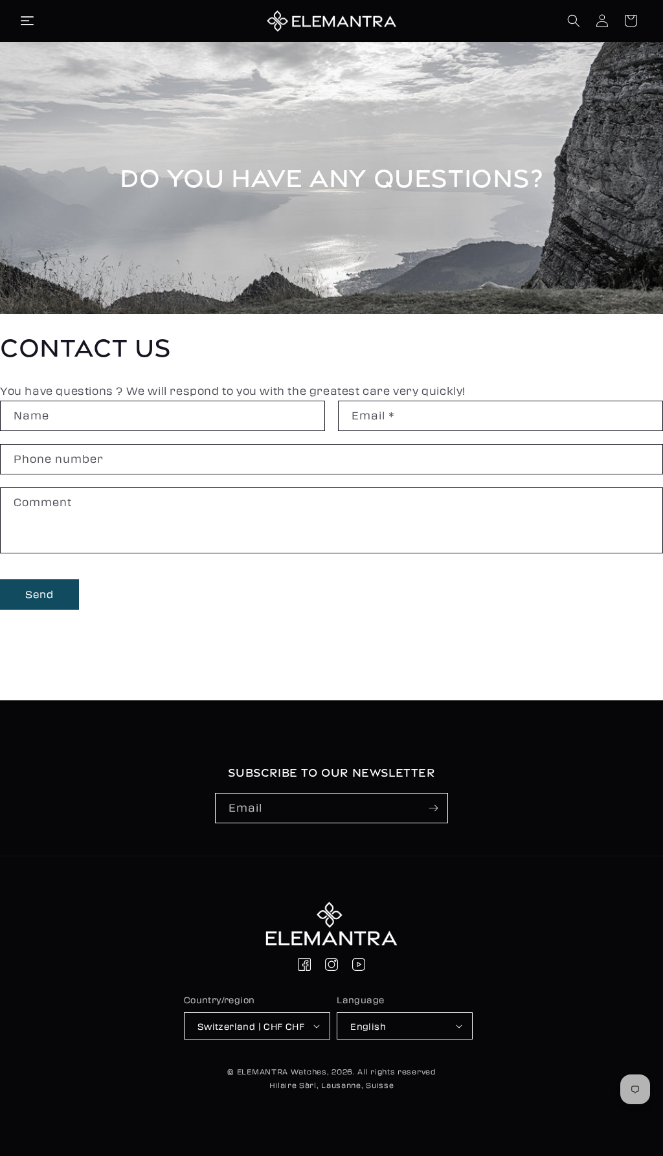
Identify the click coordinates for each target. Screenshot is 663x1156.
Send (39, 594)
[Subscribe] (433, 808)
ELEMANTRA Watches (282, 1071)
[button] (27, 20)
